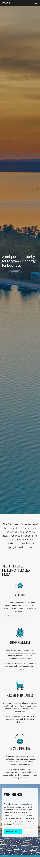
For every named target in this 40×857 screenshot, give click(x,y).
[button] (36, 3)
